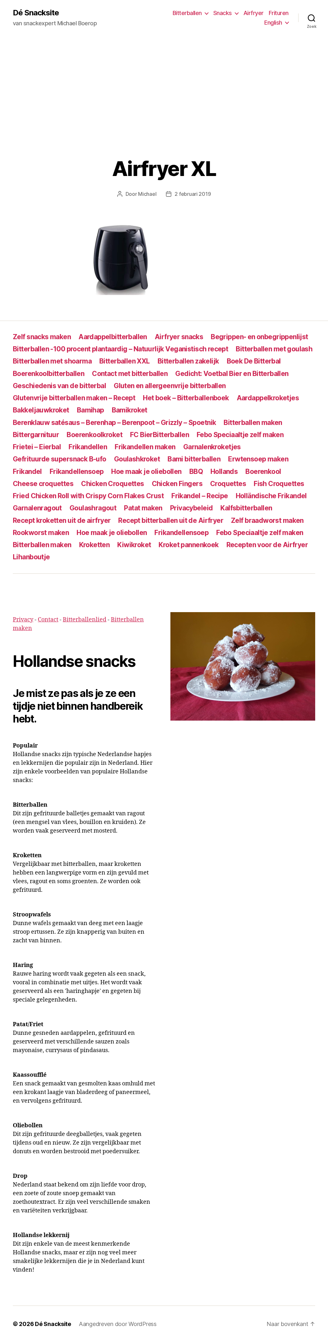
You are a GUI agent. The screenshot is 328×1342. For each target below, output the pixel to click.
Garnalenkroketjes (212, 447)
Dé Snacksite (36, 13)
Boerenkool (263, 471)
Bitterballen (187, 13)
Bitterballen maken (253, 423)
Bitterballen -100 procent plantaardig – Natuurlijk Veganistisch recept (120, 349)
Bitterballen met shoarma (52, 361)
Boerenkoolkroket (94, 435)
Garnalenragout (37, 508)
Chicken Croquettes (112, 484)
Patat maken (143, 508)
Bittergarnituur (36, 435)
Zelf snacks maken (42, 337)
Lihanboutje (31, 557)
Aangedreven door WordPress (118, 1324)
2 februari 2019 (193, 194)
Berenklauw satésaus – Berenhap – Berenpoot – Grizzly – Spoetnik (114, 423)
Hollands (224, 471)
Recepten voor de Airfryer (267, 545)
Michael (147, 194)
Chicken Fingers (177, 484)
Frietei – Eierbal (37, 447)
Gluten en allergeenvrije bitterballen (170, 386)
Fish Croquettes (279, 484)
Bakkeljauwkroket (41, 410)
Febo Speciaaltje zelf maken (240, 435)
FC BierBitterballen (159, 435)
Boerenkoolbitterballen (48, 374)
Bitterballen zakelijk (188, 361)
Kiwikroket (134, 545)
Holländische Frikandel (271, 496)
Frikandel (27, 471)
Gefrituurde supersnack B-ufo (59, 459)
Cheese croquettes (43, 484)
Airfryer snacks (179, 337)
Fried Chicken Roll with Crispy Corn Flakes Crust (88, 496)
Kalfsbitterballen (246, 508)
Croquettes (228, 484)
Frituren (279, 13)
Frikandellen (88, 447)
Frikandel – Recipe (199, 496)
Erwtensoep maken (258, 459)
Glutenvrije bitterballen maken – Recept (74, 398)
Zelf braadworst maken (267, 520)
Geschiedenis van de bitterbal (59, 386)
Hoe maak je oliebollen (146, 471)
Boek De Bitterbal (254, 361)
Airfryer (253, 13)
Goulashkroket (137, 459)
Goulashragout (93, 508)
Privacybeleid (191, 508)
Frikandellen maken (145, 447)
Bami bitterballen (194, 459)
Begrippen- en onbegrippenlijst (259, 337)
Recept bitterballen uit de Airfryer (170, 520)
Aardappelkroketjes (268, 398)
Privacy (23, 619)
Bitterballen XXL (124, 361)
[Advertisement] (164, 83)
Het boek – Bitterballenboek (186, 398)
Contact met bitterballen (130, 374)
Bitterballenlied (84, 619)
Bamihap (90, 410)
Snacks (222, 13)
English (273, 22)
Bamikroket (129, 410)
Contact (48, 619)
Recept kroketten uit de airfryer (62, 520)
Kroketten (94, 545)
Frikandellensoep (77, 471)
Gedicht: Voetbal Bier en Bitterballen (231, 374)
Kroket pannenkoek (188, 545)
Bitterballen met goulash (274, 349)
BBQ (196, 471)
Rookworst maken (41, 533)
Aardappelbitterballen (112, 337)
